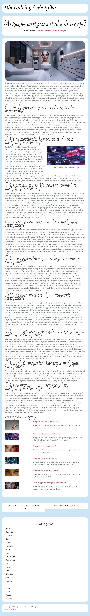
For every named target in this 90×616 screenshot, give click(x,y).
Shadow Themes (10, 609)
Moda (8, 549)
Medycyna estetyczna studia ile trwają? (46, 422)
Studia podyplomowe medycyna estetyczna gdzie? (50, 483)
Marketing (9, 546)
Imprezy (8, 542)
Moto (7, 553)
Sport (7, 577)
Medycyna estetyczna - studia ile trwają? (47, 434)
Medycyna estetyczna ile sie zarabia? (45, 470)
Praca (7, 563)
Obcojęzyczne (10, 560)
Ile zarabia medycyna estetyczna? (44, 446)
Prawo (8, 567)
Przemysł (9, 570)
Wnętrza (8, 595)
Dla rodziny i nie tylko (30, 8)
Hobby (8, 539)
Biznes (8, 528)
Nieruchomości (11, 556)
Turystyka (9, 584)
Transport (9, 581)
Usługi (8, 591)
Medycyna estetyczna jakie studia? (45, 458)
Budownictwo (10, 532)
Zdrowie (9, 598)
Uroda (8, 588)
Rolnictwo (9, 574)
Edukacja (9, 535)
